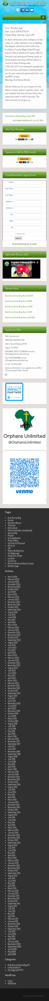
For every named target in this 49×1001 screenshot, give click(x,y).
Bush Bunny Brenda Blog (17, 965)
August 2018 (12, 723)
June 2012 (12, 880)
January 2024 (13, 630)
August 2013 (12, 845)
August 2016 (12, 756)
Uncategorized (13, 970)
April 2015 (11, 797)
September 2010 (14, 929)
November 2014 (14, 807)
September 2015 (14, 784)
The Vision (12, 525)
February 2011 (13, 918)
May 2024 (11, 619)
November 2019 (14, 711)
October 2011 (12, 901)
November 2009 (14, 944)
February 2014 (13, 830)
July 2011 (11, 908)
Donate (10, 520)
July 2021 (11, 698)
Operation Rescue (14, 523)
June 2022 (12, 673)
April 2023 (12, 652)
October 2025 (13, 589)
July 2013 (11, 847)
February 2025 (13, 597)
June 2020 (12, 706)
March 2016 (12, 769)
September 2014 (14, 812)
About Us (11, 545)
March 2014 (12, 827)
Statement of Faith (15, 555)
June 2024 (12, 617)
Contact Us (12, 561)
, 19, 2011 (28, 120)
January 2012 (13, 893)
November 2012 (14, 868)
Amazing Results (14, 538)
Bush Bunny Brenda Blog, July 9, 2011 (20, 116)
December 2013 (14, 835)
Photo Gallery (13, 540)
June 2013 (12, 850)
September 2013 (14, 842)
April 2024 (12, 622)
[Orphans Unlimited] (24, 3)
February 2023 (13, 657)
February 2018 (13, 739)
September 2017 (14, 744)
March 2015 (12, 799)
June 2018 (12, 728)
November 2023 (14, 635)
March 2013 (12, 858)
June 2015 (12, 792)
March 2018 (12, 736)
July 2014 (11, 817)
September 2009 (14, 946)
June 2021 (12, 701)
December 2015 (14, 777)
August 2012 (12, 875)
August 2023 (13, 642)
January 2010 (13, 941)
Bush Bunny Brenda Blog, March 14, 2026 (18, 306)
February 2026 (13, 579)
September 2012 (14, 873)
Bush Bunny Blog (14, 517)
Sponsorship (12, 533)
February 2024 (13, 627)
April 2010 (11, 939)
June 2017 (12, 749)
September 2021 (14, 693)
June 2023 (12, 647)
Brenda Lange (13, 566)
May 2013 (11, 853)
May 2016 (11, 764)
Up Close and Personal (16, 543)
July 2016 (11, 759)
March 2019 (12, 718)
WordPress (12, 983)
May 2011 (11, 913)
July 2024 (11, 614)
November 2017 (14, 741)
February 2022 (13, 683)
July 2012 (11, 878)
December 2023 (14, 632)
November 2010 (14, 923)
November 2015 (14, 779)
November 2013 (14, 837)
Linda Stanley (13, 967)
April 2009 (12, 954)
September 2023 (14, 640)
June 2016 (12, 761)
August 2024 (12, 612)
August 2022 (13, 668)
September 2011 (14, 903)
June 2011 (11, 911)
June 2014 (12, 820)
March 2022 (12, 680)
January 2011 (13, 921)
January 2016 (13, 774)
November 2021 (14, 688)
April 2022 (12, 678)
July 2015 (11, 789)
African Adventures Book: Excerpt (21, 563)
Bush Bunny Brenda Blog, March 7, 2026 (18, 312)
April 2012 (11, 885)
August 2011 (12, 906)
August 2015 (12, 787)
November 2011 (13, 898)
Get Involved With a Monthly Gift (20, 530)
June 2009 (12, 949)
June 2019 (12, 716)
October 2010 (13, 926)
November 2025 (14, 587)
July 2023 (12, 645)
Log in (10, 980)
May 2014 (11, 822)
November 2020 (14, 703)
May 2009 (12, 951)
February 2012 (13, 891)
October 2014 (13, 809)
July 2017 (11, 746)
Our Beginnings (13, 553)
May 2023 (11, 650)
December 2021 (14, 685)
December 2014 (14, 804)
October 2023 (13, 637)
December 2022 (14, 663)
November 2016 (14, 751)
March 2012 (12, 888)
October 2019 (13, 713)
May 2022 (11, 675)
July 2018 (11, 726)
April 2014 (11, 825)
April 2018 (11, 733)
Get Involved (12, 528)
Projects (11, 535)
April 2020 (12, 708)
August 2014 (12, 815)
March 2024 (12, 625)
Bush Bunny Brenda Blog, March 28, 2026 (19, 296)
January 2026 (13, 581)
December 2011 (13, 896)
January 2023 (13, 660)
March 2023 (12, 655)
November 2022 (14, 665)
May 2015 (11, 794)
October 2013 (13, 840)
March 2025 (12, 594)
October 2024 (13, 607)
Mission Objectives (16, 550)
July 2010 (11, 931)
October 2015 (13, 782)
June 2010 (12, 934)
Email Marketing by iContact (24, 244)
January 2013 (13, 863)
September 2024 (14, 609)
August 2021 (12, 695)
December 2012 (14, 865)
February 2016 (13, 771)
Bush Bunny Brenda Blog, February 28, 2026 (20, 317)
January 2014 (13, 832)
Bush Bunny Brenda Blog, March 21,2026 (18, 301)
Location (11, 558)
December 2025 (14, 584)
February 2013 (13, 860)
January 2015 (13, 802)
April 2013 (11, 855)
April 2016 (11, 766)
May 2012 (11, 883)
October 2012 (13, 870)
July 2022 (12, 670)
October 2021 (13, 690)
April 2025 (12, 592)
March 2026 (12, 576)
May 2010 (11, 936)
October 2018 (13, 721)
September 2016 (14, 754)
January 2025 (13, 599)
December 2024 (14, 602)
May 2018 (11, 731)
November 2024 (14, 604)
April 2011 (11, 916)
